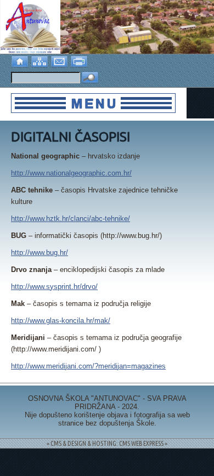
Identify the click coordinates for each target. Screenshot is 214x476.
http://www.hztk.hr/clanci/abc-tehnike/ (70, 218)
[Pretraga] (90, 78)
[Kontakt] (60, 60)
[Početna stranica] (21, 60)
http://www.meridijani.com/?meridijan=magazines (88, 366)
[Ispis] (80, 60)
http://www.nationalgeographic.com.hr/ (71, 173)
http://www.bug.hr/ (39, 252)
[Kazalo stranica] (40, 60)
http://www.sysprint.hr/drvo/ (54, 286)
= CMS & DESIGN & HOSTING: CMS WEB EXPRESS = (107, 443)
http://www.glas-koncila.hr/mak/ (60, 320)
